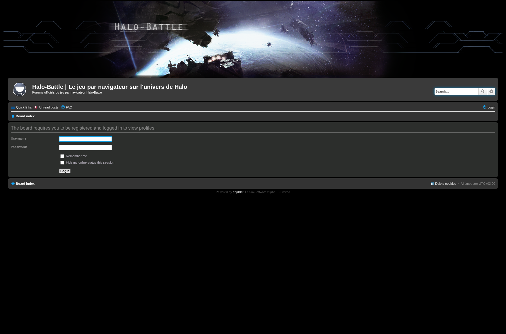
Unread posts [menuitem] (49, 107)
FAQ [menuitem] (69, 107)
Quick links (24, 107)
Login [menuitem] (491, 107)
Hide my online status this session (89, 162)
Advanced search (491, 91)
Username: (19, 138)
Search (482, 91)
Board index (25, 116)
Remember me (76, 156)
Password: (19, 147)
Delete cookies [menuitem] (445, 183)
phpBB (237, 192)
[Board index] (20, 88)
